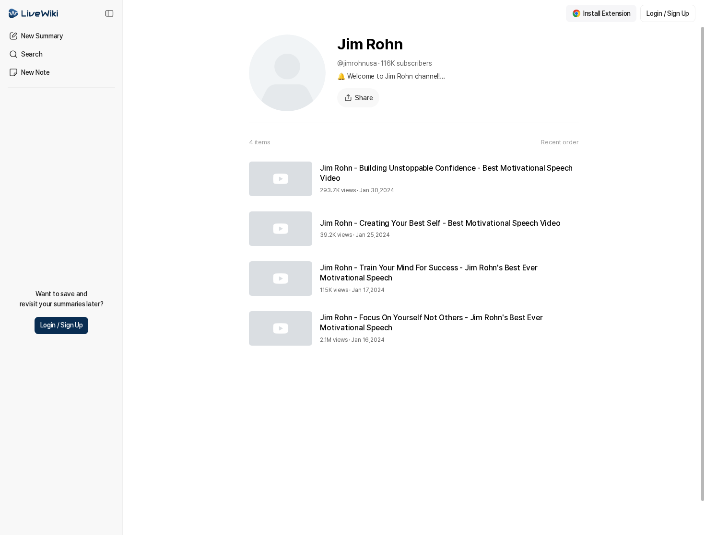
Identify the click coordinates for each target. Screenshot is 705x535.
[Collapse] (109, 13)
